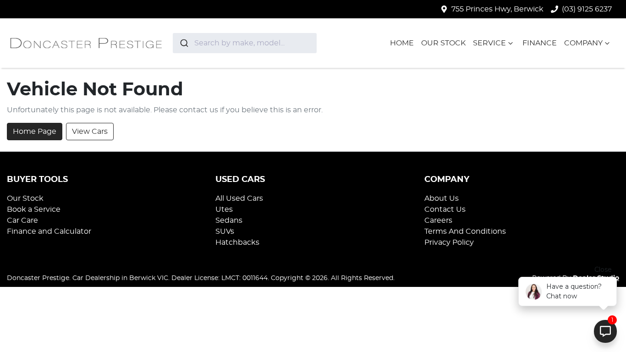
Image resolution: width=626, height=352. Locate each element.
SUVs (224, 231)
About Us (441, 198)
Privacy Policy (449, 242)
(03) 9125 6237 (587, 9)
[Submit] (183, 43)
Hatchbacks (237, 242)
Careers (438, 220)
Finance (539, 43)
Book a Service (33, 209)
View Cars (90, 131)
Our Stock (443, 43)
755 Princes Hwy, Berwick (497, 9)
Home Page (34, 131)
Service (489, 43)
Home (402, 43)
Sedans (228, 220)
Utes (224, 209)
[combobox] (245, 43)
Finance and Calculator (49, 231)
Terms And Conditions (465, 231)
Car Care (22, 220)
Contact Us (445, 209)
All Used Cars (239, 198)
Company (583, 43)
